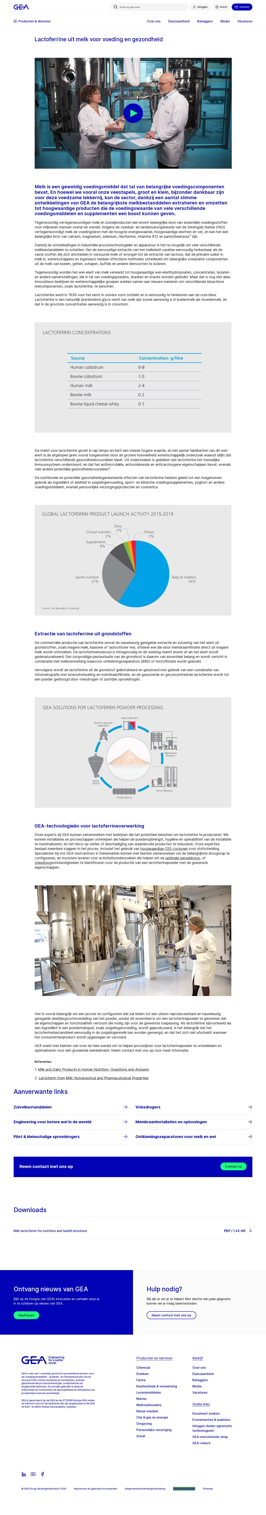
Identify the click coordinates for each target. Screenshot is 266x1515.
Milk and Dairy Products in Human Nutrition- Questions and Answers (93, 1069)
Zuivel (140, 1436)
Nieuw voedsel (147, 1411)
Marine (141, 1399)
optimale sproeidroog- (183, 858)
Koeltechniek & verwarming (156, 1386)
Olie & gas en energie (152, 1417)
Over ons (199, 1367)
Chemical (143, 1367)
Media (197, 1386)
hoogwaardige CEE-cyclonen (164, 849)
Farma (140, 1380)
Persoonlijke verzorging (154, 1430)
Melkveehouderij (148, 1405)
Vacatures (199, 1392)
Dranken (142, 1374)
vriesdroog (43, 863)
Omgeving (144, 1424)
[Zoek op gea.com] (115, 7)
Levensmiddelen (148, 1392)
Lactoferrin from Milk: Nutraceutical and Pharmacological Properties (94, 1078)
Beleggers (200, 1380)
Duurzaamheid (203, 1374)
